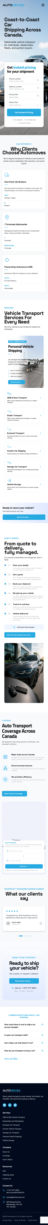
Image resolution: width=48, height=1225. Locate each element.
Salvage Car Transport (11, 1133)
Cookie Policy (32, 1220)
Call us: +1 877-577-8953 (25, 988)
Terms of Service (20, 1220)
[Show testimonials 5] (28, 935)
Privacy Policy (7, 1220)
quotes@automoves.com (15, 1197)
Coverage (6, 1156)
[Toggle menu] (43, 5)
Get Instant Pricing (24, 112)
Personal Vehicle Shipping (12, 1136)
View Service (16, 382)
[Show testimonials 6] (30, 935)
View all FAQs (12, 1059)
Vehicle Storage (8, 1140)
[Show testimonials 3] (23, 935)
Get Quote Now (24, 517)
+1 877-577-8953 (12, 1190)
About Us (6, 1152)
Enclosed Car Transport (11, 1125)
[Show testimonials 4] (26, 935)
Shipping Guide (8, 1175)
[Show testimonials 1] (17, 935)
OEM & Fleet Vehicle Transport (14, 1117)
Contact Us (7, 1179)
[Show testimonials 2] (20, 935)
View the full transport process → (20, 635)
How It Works (7, 1159)
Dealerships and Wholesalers (13, 1121)
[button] (24, 103)
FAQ (4, 1171)
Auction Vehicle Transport (12, 1129)
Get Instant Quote (24, 981)
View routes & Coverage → (14, 794)
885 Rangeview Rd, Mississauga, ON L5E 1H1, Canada (14, 1204)
